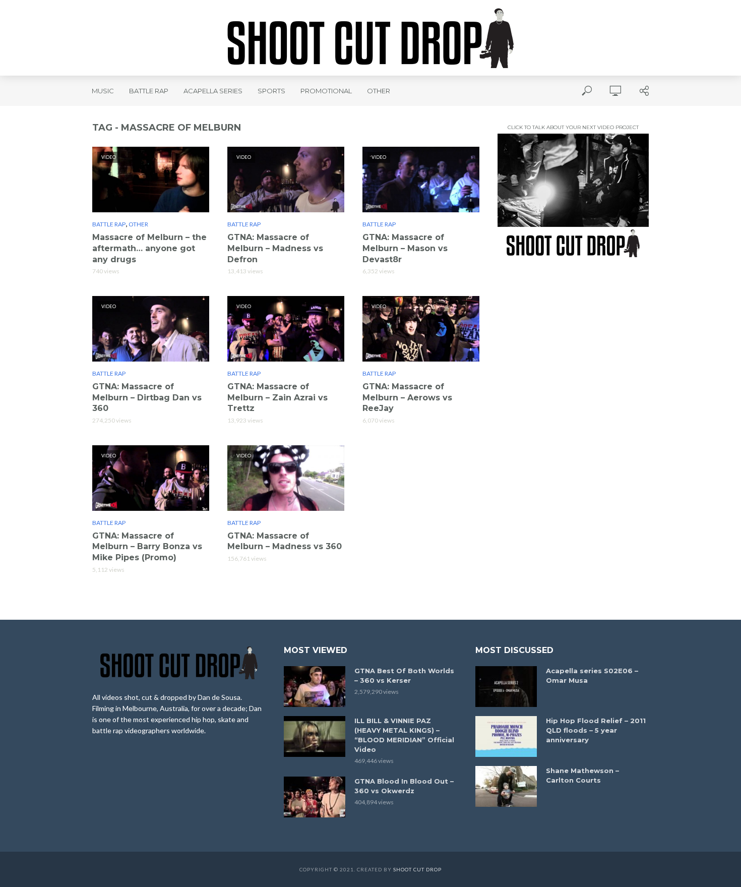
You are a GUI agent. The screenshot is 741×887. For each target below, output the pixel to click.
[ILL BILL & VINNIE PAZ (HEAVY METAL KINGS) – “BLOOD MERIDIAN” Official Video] (314, 736)
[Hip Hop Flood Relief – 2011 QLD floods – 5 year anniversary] (506, 736)
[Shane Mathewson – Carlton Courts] (506, 786)
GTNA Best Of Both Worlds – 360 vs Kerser (404, 675)
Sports (271, 91)
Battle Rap (148, 91)
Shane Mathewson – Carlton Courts (582, 775)
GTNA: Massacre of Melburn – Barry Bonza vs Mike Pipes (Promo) (147, 546)
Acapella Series (212, 91)
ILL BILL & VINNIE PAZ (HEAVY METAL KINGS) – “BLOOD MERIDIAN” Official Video (404, 735)
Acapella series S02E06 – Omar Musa (592, 675)
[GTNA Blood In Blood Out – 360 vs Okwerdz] (314, 797)
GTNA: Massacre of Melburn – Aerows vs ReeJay (407, 397)
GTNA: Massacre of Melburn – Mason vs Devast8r (405, 248)
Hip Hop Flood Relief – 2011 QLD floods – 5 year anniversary (596, 730)
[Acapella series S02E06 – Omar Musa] (506, 686)
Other (378, 91)
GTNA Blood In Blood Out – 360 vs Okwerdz (404, 786)
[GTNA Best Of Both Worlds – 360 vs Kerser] (314, 686)
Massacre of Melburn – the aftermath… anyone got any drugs (149, 248)
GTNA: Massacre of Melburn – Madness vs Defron (275, 248)
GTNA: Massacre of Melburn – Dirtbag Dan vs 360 (147, 397)
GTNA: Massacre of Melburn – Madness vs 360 (284, 541)
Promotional (326, 91)
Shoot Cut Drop (417, 869)
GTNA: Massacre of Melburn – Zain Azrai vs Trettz (277, 397)
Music (103, 91)
